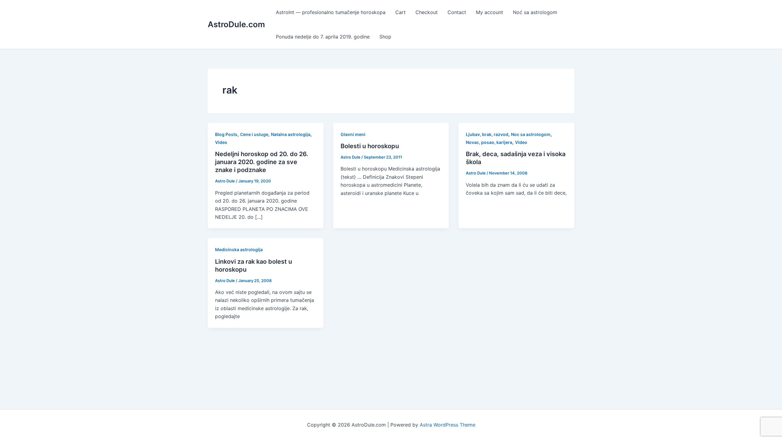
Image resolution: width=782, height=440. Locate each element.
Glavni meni (353, 134)
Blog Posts (226, 134)
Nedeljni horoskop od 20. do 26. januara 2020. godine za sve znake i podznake (261, 162)
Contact (457, 12)
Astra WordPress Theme (447, 425)
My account (489, 12)
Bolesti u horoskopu (370, 146)
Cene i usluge (254, 134)
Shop (385, 37)
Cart (400, 12)
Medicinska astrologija (239, 249)
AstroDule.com (236, 24)
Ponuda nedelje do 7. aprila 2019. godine (323, 37)
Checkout (426, 12)
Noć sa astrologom (535, 12)
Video (221, 142)
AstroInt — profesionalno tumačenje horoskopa (331, 12)
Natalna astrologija (290, 134)
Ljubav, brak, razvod (487, 134)
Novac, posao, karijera (489, 142)
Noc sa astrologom (530, 134)
